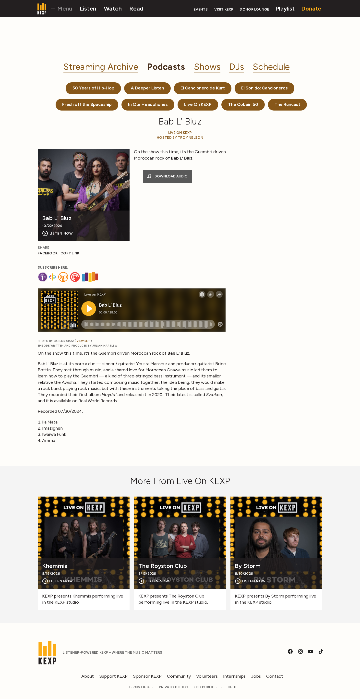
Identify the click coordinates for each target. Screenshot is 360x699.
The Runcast (287, 104)
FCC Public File (208, 687)
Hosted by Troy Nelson (180, 138)
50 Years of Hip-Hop (93, 88)
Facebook (48, 253)
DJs (236, 67)
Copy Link (69, 253)
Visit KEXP (223, 9)
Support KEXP (113, 676)
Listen (88, 8)
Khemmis (54, 566)
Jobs (256, 676)
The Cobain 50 (243, 104)
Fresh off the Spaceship (87, 104)
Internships (234, 676)
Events (201, 9)
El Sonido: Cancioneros (264, 88)
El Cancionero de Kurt (202, 88)
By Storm (248, 566)
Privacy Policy (173, 687)
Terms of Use (141, 687)
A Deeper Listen (147, 88)
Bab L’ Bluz (57, 218)
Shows (207, 67)
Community (179, 676)
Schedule (271, 67)
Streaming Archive (100, 67)
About (87, 676)
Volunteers (207, 676)
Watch (113, 8)
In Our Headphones (148, 104)
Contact (274, 676)
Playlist (285, 8)
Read (136, 8)
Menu (64, 8)
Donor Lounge (254, 9)
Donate (311, 8)
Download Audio (171, 176)
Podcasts (166, 67)
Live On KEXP (198, 104)
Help (232, 687)
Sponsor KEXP (147, 676)
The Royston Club (162, 566)
